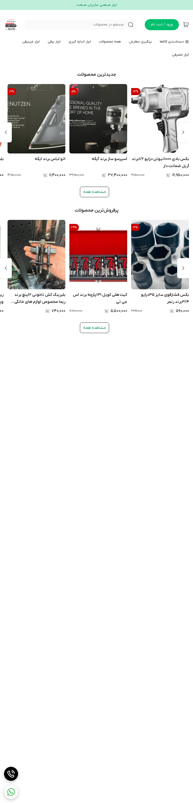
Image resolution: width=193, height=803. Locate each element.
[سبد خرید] (186, 25)
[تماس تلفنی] (11, 774)
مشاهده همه (94, 191)
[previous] (183, 132)
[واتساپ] (11, 792)
